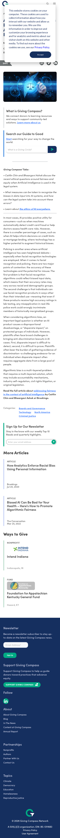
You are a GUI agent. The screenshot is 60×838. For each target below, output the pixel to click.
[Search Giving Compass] (47, 4)
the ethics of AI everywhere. (35, 209)
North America (42, 412)
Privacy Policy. (42, 47)
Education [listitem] (8, 789)
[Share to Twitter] (49, 63)
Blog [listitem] (5, 718)
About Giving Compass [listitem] (15, 714)
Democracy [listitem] (9, 785)
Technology (25, 412)
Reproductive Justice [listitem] (13, 797)
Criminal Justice (27, 415)
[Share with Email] (56, 63)
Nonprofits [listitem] (8, 749)
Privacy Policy (30, 830)
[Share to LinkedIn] (42, 63)
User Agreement (30, 833)
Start (9, 138)
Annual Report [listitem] (10, 731)
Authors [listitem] (7, 754)
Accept (40, 54)
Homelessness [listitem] (10, 793)
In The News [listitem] (9, 722)
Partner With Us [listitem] (11, 758)
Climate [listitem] (7, 781)
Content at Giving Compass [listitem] (17, 727)
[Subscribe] (53, 442)
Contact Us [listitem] (8, 762)
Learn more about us (28, 122)
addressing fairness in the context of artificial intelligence (29, 392)
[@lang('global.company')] (5, 3)
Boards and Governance (32, 408)
